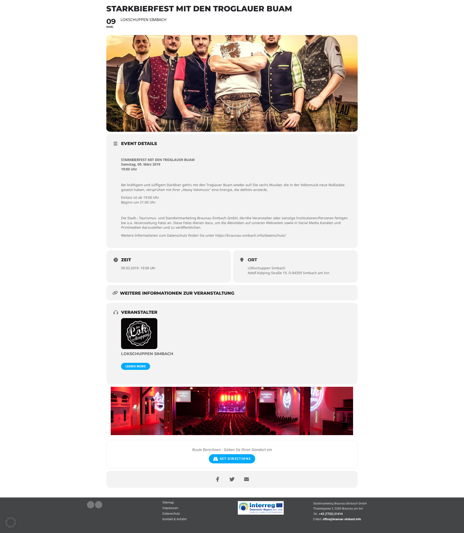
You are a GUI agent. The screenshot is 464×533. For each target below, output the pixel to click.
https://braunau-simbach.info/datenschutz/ (250, 235)
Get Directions (235, 458)
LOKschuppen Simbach (266, 268)
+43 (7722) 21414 (331, 514)
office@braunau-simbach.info (342, 519)
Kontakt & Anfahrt (174, 519)
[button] (10, 522)
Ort (252, 260)
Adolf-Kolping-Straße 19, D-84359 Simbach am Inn (288, 272)
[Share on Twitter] (232, 479)
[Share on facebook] (217, 479)
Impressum (170, 508)
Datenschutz (171, 513)
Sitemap (168, 502)
